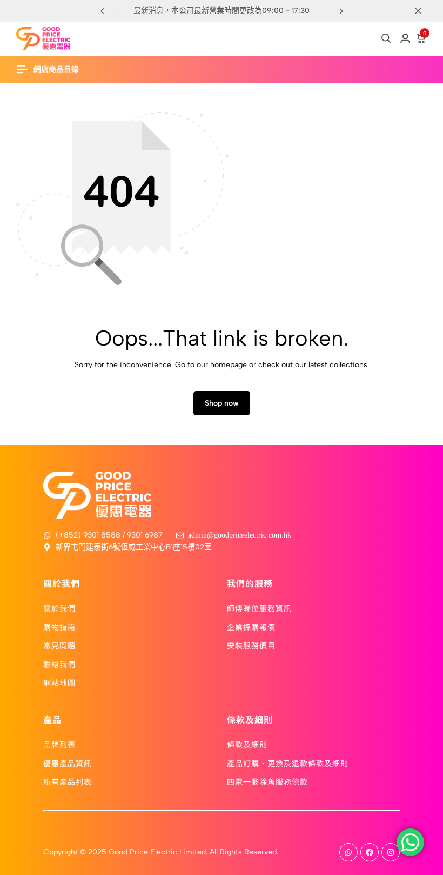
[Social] (348, 852)
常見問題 (59, 645)
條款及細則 (247, 744)
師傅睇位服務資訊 (259, 607)
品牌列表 (59, 744)
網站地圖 (59, 682)
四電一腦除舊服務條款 (267, 781)
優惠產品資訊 (67, 763)
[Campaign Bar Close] (423, 11)
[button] (341, 11)
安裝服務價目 (251, 645)
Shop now (222, 403)
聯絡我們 (59, 664)
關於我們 (59, 607)
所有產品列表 (67, 781)
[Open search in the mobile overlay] (386, 38)
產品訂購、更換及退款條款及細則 (287, 763)
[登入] (405, 39)
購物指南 (59, 626)
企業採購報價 (251, 626)
